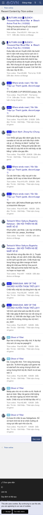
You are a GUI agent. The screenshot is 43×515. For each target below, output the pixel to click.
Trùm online (11, 32)
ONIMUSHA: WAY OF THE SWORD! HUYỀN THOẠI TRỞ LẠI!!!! (23, 285)
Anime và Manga (27, 35)
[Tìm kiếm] (40, 2)
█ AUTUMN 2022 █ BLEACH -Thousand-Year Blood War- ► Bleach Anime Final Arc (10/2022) (23, 20)
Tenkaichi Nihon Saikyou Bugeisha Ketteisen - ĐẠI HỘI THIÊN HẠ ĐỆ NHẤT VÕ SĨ (22, 223)
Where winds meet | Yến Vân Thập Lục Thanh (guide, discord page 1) (23, 85)
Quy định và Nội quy (8, 496)
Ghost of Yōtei (15, 337)
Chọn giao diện (9, 482)
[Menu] (3, 2)
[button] (21, 487)
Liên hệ (4, 492)
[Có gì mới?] (35, 2)
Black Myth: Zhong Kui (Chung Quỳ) (23, 133)
